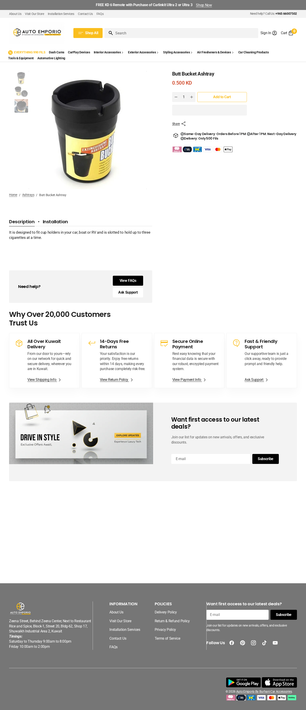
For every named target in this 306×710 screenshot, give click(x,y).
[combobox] (185, 33)
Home (13, 195)
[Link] (44, 360)
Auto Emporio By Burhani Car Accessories (264, 691)
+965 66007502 (286, 13)
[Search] (108, 33)
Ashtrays (28, 195)
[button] (268, 33)
